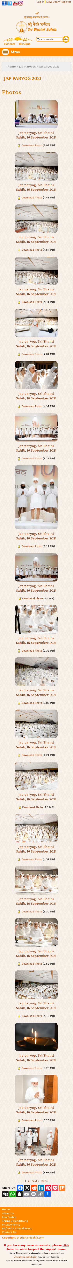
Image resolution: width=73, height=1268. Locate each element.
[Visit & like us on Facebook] (4, 3)
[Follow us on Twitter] (9, 3)
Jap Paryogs (27, 66)
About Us (8, 1213)
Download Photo (31, 145)
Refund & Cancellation (17, 1228)
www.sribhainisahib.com (25, 1257)
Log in (40, 1)
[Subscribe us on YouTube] (15, 3)
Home (11, 66)
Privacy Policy (11, 1224)
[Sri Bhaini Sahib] (36, 32)
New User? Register (58, 1)
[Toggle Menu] (5, 52)
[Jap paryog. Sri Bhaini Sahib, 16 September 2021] (36, 114)
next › (35, 1181)
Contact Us (9, 1232)
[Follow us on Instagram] (20, 3)
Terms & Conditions (15, 1220)
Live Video (9, 1217)
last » (44, 1181)
